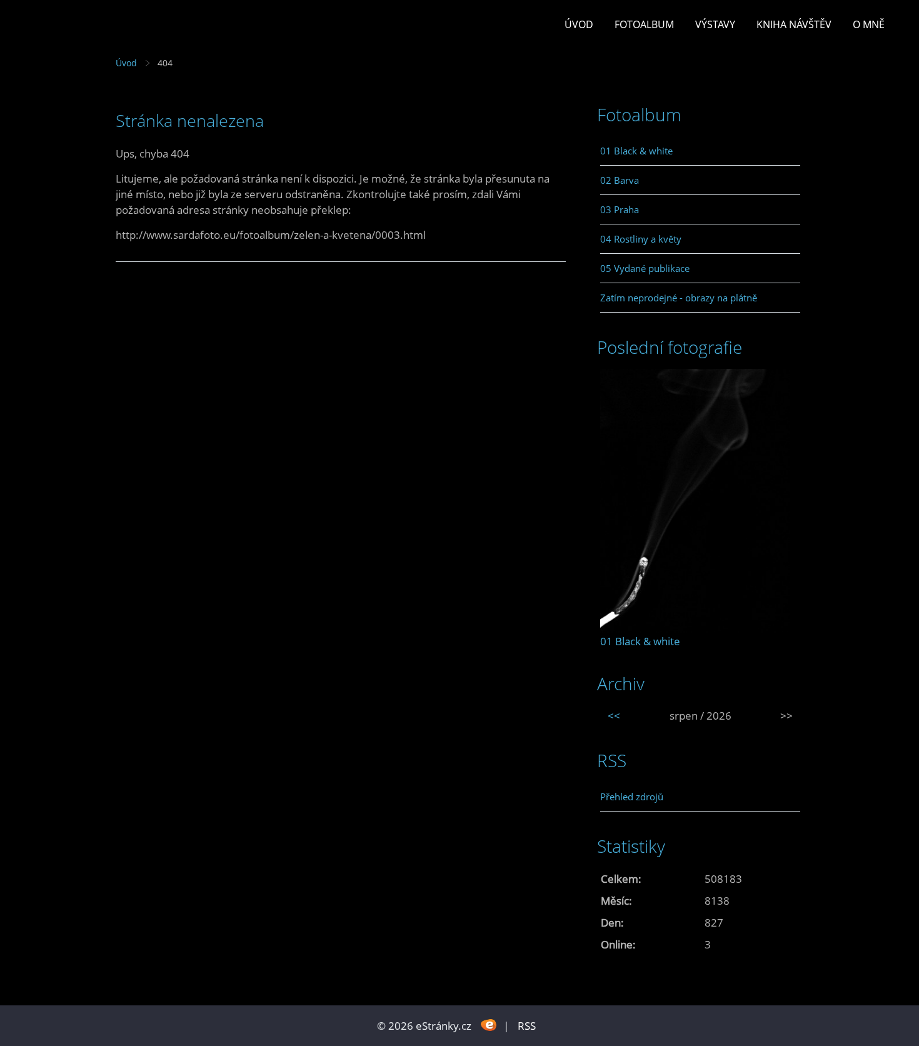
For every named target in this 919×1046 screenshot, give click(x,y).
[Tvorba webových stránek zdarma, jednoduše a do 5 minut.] (488, 1024)
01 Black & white (636, 150)
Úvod (579, 24)
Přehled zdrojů (631, 796)
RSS (527, 1025)
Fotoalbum (644, 24)
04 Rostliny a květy (640, 239)
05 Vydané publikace (645, 268)
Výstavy (715, 24)
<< (614, 715)
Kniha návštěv (793, 24)
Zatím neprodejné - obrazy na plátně (678, 297)
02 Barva (619, 180)
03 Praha (619, 209)
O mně (869, 24)
